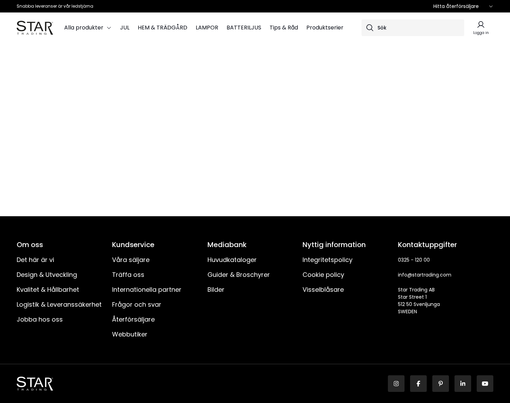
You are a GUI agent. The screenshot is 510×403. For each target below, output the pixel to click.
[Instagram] (396, 383)
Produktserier (324, 28)
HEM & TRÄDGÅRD (162, 28)
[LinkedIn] (462, 383)
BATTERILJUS (244, 28)
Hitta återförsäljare (456, 6)
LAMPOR (207, 28)
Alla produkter (83, 28)
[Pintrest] (440, 383)
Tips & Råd (284, 28)
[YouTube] (485, 383)
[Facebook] (418, 383)
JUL (124, 28)
